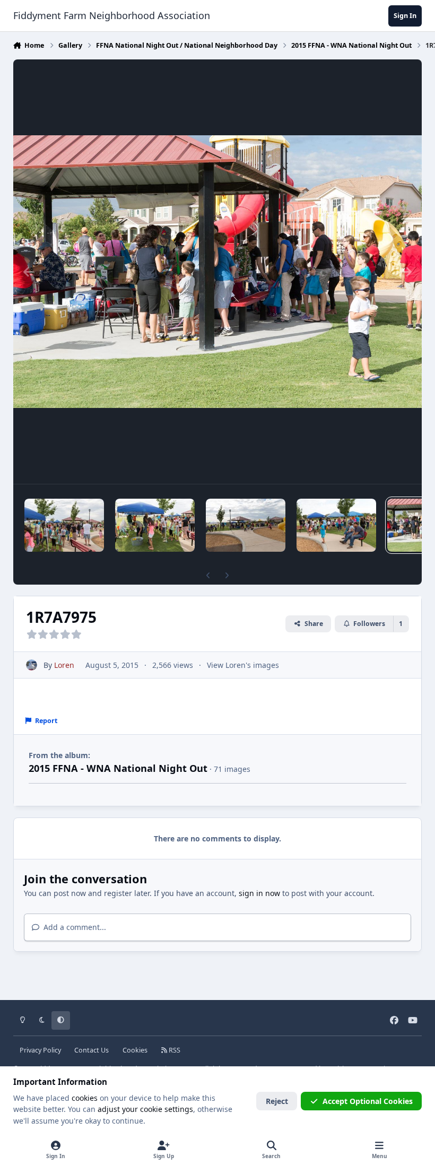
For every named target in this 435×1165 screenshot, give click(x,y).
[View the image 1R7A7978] (245, 525)
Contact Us (91, 1050)
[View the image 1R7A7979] (155, 525)
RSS (173, 1050)
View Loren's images (243, 665)
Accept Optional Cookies (368, 1101)
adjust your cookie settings (145, 1109)
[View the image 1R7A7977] (336, 525)
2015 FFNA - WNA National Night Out (118, 768)
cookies (85, 1098)
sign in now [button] (259, 893)
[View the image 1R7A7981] (64, 525)
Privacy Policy (40, 1050)
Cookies (135, 1050)
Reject (277, 1101)
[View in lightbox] (217, 271)
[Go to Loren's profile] (31, 665)
